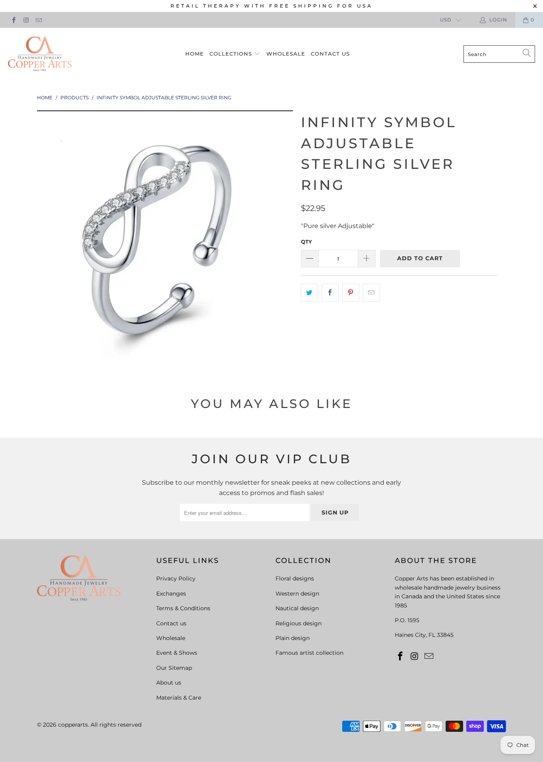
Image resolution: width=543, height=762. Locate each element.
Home (194, 53)
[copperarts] (40, 54)
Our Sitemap (174, 667)
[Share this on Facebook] (330, 293)
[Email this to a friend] (371, 293)
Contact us (330, 53)
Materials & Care (178, 697)
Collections (231, 53)
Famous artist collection (309, 652)
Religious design (298, 623)
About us (168, 682)
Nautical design (297, 608)
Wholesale (285, 53)
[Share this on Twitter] (309, 293)
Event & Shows (176, 652)
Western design (297, 593)
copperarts (73, 724)
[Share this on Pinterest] (350, 293)
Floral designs (294, 578)
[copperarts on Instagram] (25, 20)
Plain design (292, 638)
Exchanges (171, 593)
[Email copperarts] (38, 20)
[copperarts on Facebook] (13, 20)
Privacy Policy (176, 578)
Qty (306, 241)
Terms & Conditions (183, 608)
